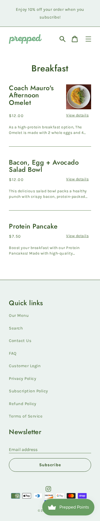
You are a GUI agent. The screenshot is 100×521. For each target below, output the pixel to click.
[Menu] (88, 39)
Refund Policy (22, 403)
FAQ (13, 353)
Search (16, 328)
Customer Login (25, 365)
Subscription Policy (28, 390)
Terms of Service (25, 416)
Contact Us (20, 340)
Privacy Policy (22, 378)
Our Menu (19, 315)
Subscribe (50, 464)
